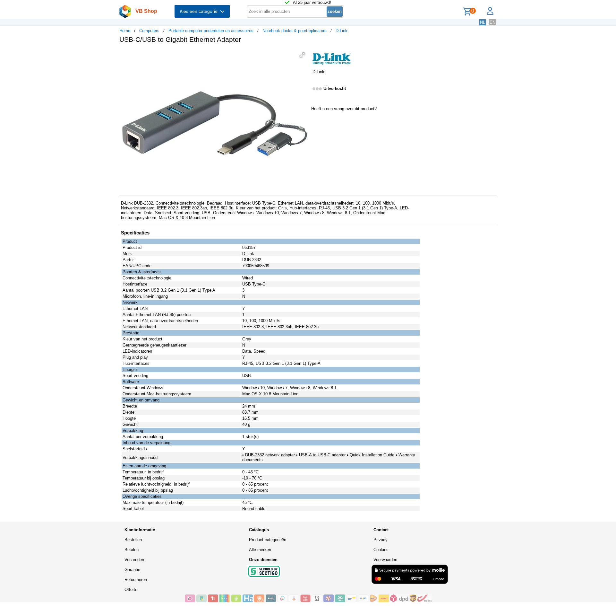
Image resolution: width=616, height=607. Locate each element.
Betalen (131, 549)
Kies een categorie (200, 11)
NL (482, 22)
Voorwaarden (385, 559)
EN (492, 22)
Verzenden (134, 559)
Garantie (132, 569)
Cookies (381, 549)
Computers (149, 30)
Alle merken (260, 549)
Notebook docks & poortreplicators (294, 30)
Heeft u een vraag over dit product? (344, 108)
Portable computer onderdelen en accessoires (210, 30)
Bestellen (133, 539)
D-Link (341, 30)
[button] (302, 55)
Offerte (130, 589)
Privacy (380, 539)
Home (124, 30)
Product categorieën (267, 539)
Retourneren (135, 579)
